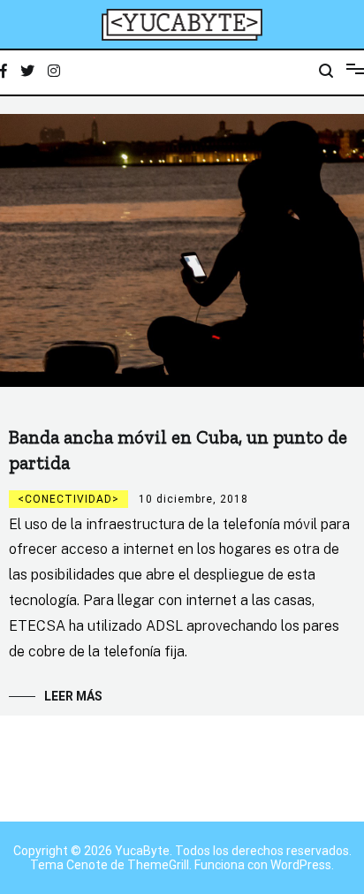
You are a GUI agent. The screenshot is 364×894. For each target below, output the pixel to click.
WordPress (300, 865)
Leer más (73, 696)
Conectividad (68, 499)
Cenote (87, 865)
